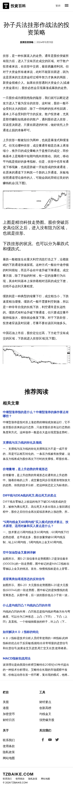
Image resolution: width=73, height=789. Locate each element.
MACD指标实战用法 (17, 658)
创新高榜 (45, 708)
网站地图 (9, 758)
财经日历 (9, 720)
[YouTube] (50, 740)
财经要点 (45, 702)
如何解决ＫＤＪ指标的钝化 (21, 632)
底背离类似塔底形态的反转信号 (24, 579)
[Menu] (66, 5)
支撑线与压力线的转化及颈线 (22, 442)
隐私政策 (9, 752)
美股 (6, 702)
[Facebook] (43, 740)
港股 (6, 708)
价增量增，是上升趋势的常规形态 (25, 469)
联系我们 (9, 740)
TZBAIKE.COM (18, 774)
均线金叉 (45, 714)
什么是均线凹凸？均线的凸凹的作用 (27, 605)
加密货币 (9, 714)
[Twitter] (57, 740)
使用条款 (9, 746)
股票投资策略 (27, 42)
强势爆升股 (46, 720)
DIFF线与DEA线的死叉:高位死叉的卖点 (29, 495)
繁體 (58, 5)
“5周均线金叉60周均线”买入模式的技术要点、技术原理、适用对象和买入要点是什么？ (36, 524)
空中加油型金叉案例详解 (19, 552)
